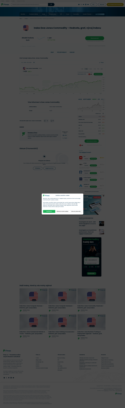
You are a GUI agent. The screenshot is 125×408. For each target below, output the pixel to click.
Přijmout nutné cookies (62, 211)
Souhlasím (49, 211)
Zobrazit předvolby (76, 211)
